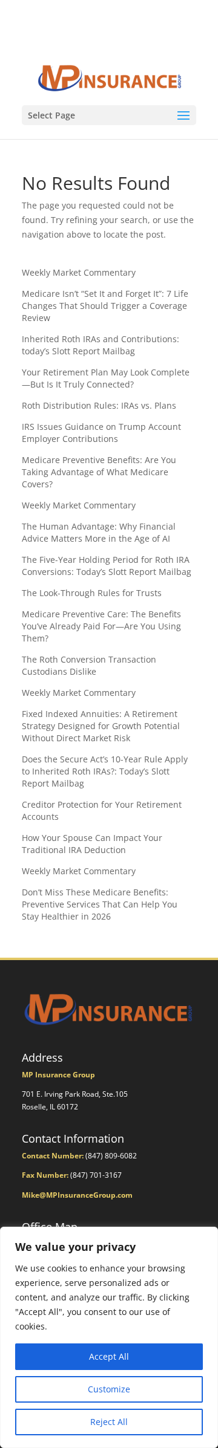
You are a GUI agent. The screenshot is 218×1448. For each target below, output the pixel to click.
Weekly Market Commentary (79, 272)
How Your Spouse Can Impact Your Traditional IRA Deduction (92, 843)
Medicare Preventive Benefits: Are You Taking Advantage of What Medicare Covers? (99, 472)
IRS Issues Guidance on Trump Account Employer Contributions (101, 432)
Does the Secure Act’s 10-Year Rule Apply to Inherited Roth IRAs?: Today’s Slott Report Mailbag (105, 771)
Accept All (109, 1356)
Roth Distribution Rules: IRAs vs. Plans (99, 405)
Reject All (109, 1421)
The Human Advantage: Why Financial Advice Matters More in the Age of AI (99, 532)
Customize (109, 1389)
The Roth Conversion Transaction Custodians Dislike (89, 665)
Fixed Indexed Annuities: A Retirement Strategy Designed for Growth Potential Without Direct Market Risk (101, 726)
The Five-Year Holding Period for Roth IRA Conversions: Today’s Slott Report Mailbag (106, 565)
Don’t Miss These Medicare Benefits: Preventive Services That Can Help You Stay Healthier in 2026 (99, 904)
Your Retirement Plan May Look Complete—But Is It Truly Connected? (106, 378)
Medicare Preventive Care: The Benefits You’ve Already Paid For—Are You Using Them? (101, 626)
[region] (109, 1337)
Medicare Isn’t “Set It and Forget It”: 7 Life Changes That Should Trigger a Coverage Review (105, 305)
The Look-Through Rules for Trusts (92, 593)
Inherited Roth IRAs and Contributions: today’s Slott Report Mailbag (100, 345)
